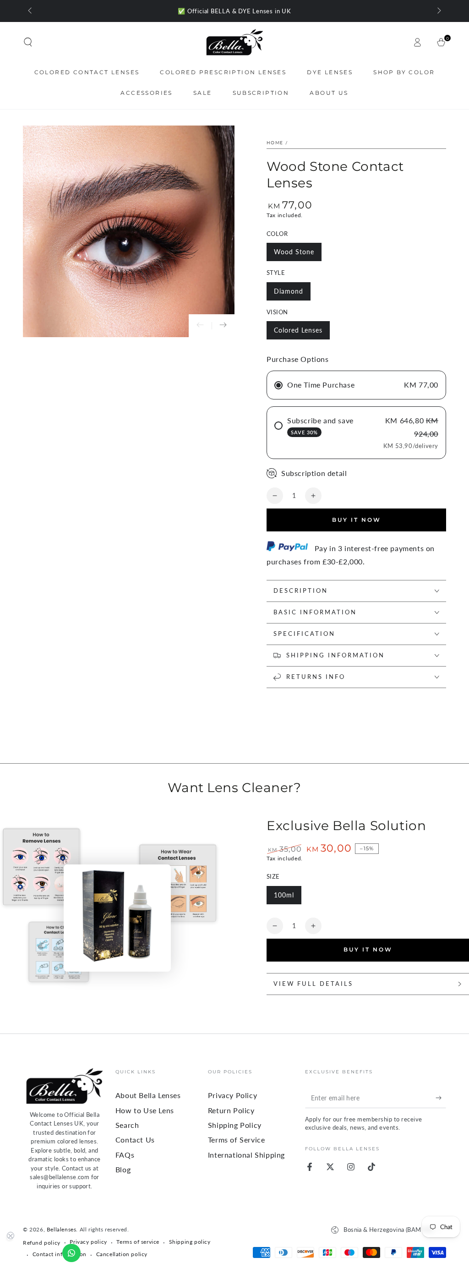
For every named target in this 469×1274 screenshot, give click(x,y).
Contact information (60, 1254)
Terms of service (137, 1241)
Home (275, 142)
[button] (28, 42)
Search (127, 1125)
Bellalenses (61, 1229)
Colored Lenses (298, 330)
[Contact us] (71, 1253)
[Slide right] (438, 11)
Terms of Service (236, 1139)
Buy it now (356, 519)
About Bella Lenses (148, 1095)
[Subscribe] (441, 1098)
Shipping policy (190, 1241)
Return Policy (231, 1110)
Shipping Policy (235, 1125)
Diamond (288, 291)
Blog (123, 1169)
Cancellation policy (121, 1254)
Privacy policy (88, 1241)
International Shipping (246, 1154)
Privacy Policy (232, 1095)
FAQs (124, 1154)
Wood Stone (294, 252)
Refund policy (41, 1242)
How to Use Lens (144, 1110)
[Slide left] (30, 11)
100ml (284, 895)
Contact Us (135, 1139)
